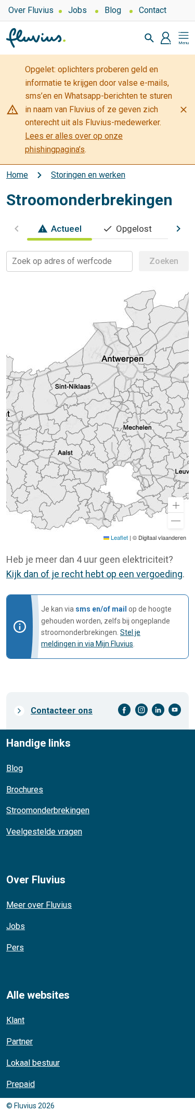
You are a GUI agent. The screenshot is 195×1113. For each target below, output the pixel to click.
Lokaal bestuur (33, 1063)
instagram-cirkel (141, 710)
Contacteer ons (62, 711)
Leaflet (118, 537)
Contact (152, 10)
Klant (15, 1020)
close (183, 109)
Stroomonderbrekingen (47, 810)
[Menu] (183, 38)
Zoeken (163, 261)
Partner (19, 1041)
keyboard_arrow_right (178, 228)
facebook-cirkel (124, 710)
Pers (15, 947)
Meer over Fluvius (39, 905)
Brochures (24, 789)
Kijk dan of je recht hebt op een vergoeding (94, 573)
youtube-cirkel (174, 710)
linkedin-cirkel (158, 710)
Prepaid (20, 1084)
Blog (113, 10)
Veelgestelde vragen (44, 832)
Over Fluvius (31, 10)
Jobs (77, 10)
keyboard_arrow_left (16, 228)
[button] (176, 505)
